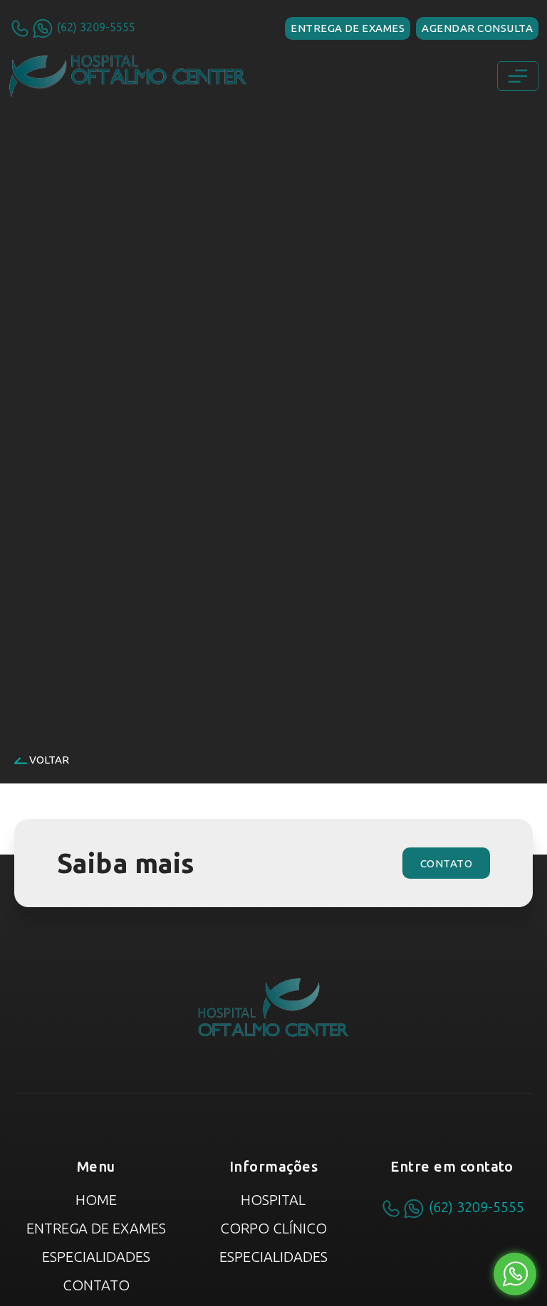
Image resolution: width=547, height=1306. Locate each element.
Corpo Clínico (273, 1228)
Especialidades (96, 1256)
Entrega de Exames (96, 1228)
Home (96, 1200)
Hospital (273, 1200)
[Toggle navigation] (517, 76)
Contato (96, 1285)
